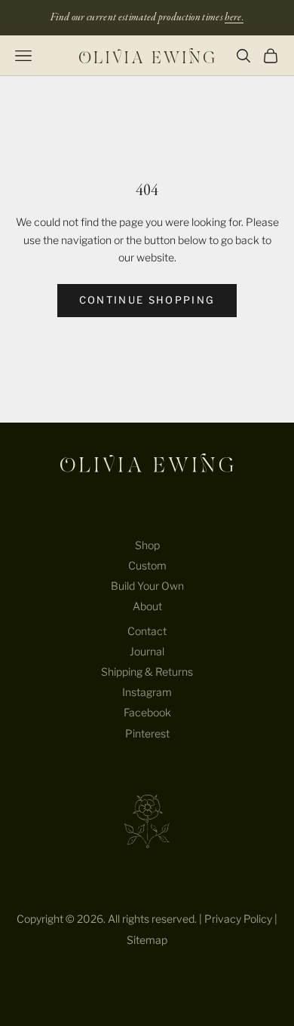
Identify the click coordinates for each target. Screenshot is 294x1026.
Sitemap (147, 939)
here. (234, 17)
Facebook (147, 712)
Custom (147, 565)
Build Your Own (147, 585)
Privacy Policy (238, 918)
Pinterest (147, 733)
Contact (147, 630)
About (147, 606)
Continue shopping (147, 300)
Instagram (147, 692)
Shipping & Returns (147, 671)
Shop (147, 545)
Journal (147, 651)
